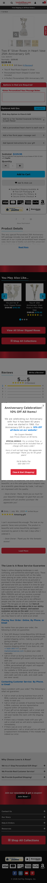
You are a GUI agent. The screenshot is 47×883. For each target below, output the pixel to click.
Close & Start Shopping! (23, 472)
